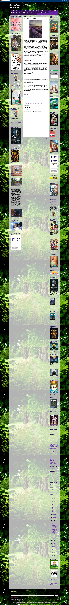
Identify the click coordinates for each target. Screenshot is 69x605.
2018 (52, 510)
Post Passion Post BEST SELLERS (53, 437)
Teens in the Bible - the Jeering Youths (54, 454)
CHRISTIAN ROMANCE (27, 10)
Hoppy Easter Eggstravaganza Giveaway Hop (52, 441)
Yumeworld (52, 489)
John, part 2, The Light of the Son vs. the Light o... (55, 527)
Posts (52, 75)
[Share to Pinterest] (28, 105)
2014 (52, 551)
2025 (52, 499)
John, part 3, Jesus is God (54, 524)
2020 (52, 507)
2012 (52, 554)
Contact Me (34, 14)
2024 (52, 501)
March (53, 543)
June (53, 521)
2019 (52, 508)
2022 (52, 504)
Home (36, 138)
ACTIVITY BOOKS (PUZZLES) (38, 10)
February (54, 544)
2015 (52, 549)
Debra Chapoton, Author (19, 5)
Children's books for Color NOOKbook (53, 431)
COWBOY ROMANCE (26, 14)
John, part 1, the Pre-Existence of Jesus (54, 530)
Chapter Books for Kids (44, 12)
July (53, 520)
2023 (52, 502)
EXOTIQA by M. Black (55, 533)
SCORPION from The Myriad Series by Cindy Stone (55, 536)
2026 (52, 498)
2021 (52, 505)
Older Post (45, 138)
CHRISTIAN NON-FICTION (51, 10)
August (53, 518)
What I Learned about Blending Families (54, 463)
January (53, 546)
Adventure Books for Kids (15, 12)
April (53, 541)
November (54, 514)
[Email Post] (41, 103)
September (54, 517)
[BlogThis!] (25, 105)
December (54, 513)
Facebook (51, 484)
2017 (52, 511)
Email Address (14, 243)
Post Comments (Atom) (32, 141)
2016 (52, 548)
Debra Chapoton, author (16, 85)
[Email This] (24, 105)
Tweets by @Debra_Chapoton (16, 122)
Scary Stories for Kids (34, 12)
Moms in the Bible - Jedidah (53, 457)
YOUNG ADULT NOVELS (16, 10)
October (53, 516)
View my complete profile (15, 86)
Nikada (49, 602)
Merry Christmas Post (53, 439)
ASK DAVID (52, 494)
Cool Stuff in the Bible (53, 202)
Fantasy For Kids (25, 12)
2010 (52, 557)
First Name (52, 167)
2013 (52, 552)
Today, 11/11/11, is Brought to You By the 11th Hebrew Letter (54, 445)
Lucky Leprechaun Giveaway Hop (53, 452)
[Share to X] (26, 105)
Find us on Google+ (14, 591)
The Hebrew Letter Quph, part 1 (53, 460)
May (53, 540)
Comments (53, 77)
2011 (52, 555)
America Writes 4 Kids (54, 468)
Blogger (55, 602)
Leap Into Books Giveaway (53, 449)
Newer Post (26, 138)
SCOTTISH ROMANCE (15, 14)
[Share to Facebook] (27, 105)
